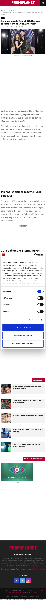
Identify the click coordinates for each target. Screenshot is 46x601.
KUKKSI (35, 590)
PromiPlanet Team (9, 27)
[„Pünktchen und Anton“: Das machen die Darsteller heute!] (6, 389)
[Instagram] (28, 580)
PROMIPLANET (23, 3)
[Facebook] (16, 580)
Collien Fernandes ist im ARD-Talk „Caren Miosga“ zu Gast (27, 445)
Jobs (37, 596)
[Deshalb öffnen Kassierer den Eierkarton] (6, 418)
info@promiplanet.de (38, 569)
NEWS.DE (34, 592)
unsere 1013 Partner (17, 265)
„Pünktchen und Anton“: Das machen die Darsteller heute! (27, 387)
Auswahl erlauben (23, 335)
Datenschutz (23, 596)
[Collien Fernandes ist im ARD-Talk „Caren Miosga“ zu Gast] (6, 447)
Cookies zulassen (23, 327)
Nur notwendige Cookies (23, 344)
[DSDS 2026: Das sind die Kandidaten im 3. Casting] (6, 433)
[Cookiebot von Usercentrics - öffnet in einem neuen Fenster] (34, 254)
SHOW (3, 18)
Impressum (14, 596)
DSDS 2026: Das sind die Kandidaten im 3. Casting (28, 431)
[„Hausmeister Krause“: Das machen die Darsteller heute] (6, 404)
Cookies (31, 596)
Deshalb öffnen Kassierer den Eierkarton (28, 415)
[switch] (40, 298)
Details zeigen (34, 320)
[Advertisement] (23, 84)
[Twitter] (22, 580)
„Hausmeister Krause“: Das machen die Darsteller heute (27, 402)
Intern (7, 596)
